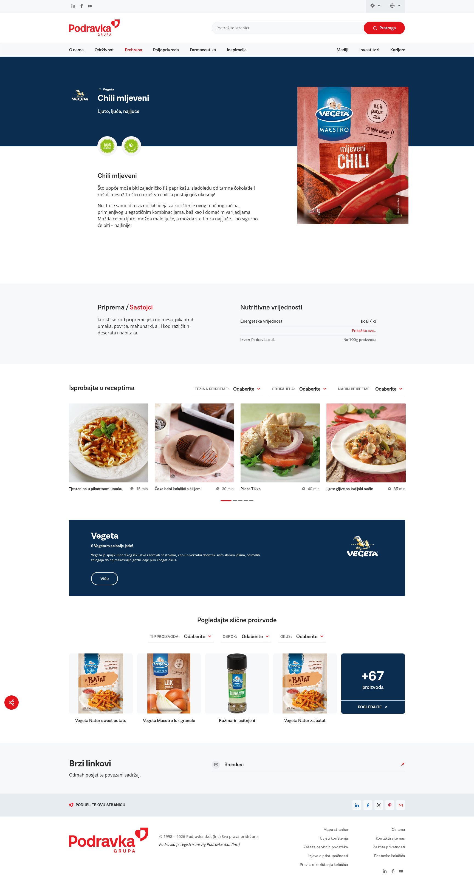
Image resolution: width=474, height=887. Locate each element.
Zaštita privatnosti (389, 847)
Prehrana (133, 50)
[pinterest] (389, 805)
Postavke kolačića (389, 856)
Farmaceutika (203, 50)
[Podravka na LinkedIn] (73, 6)
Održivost (104, 50)
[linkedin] (356, 805)
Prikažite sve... (364, 331)
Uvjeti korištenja (334, 838)
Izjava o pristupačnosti (328, 856)
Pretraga (387, 28)
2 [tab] (234, 501)
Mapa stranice (335, 830)
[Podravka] (94, 34)
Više (104, 578)
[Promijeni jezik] (395, 6)
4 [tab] (245, 501)
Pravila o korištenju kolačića (324, 865)
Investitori (369, 50)
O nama (76, 50)
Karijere (397, 50)
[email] (400, 805)
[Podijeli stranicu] (11, 702)
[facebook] (367, 805)
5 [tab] (250, 501)
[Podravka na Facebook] (81, 6)
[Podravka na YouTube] (90, 6)
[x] (378, 805)
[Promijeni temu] (376, 6)
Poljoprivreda (166, 50)
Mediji (342, 50)
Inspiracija (237, 50)
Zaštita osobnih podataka (326, 847)
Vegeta (108, 89)
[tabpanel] (108, 447)
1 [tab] (222, 501)
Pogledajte (370, 707)
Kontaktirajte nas (390, 838)
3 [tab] (239, 501)
